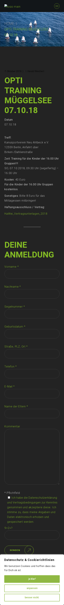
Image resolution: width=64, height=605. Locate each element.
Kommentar (12, 426)
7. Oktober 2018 (13, 71)
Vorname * (11, 267)
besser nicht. (32, 597)
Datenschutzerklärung (43, 498)
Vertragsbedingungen (27, 503)
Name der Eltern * (16, 406)
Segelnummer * (14, 307)
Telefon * (10, 367)
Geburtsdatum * (14, 327)
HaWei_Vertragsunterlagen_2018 (25, 214)
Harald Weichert (35, 71)
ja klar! (32, 579)
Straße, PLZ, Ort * (15, 347)
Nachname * (12, 287)
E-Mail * (9, 387)
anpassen (32, 588)
